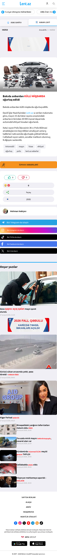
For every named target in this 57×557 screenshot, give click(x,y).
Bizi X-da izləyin (12, 251)
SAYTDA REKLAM (28, 497)
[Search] (54, 3)
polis (19, 151)
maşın (21, 146)
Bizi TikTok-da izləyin (14, 237)
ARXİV (28, 507)
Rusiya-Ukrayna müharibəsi (18, 12)
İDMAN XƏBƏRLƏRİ (28, 165)
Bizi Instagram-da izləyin (15, 230)
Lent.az (29, 112)
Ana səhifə (42, 30)
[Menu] (3, 3)
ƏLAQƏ (28, 502)
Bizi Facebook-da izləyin (15, 244)
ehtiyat (40, 146)
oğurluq (8, 151)
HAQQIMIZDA (28, 512)
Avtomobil (9, 146)
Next (54, 12)
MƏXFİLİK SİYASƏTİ (28, 516)
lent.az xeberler (32, 151)
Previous (2, 12)
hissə (31, 146)
